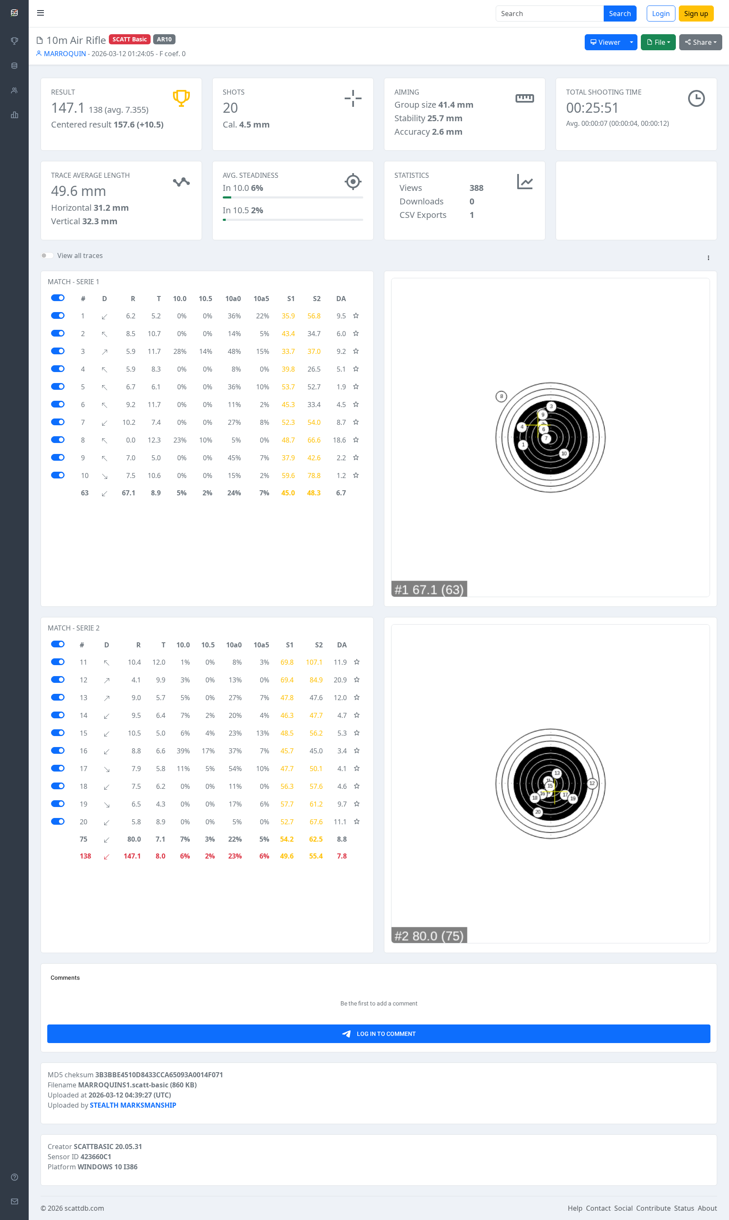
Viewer (609, 42)
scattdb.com (84, 1208)
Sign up (696, 13)
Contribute (653, 1208)
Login (661, 13)
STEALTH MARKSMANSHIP (133, 1105)
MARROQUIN (64, 53)
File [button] (659, 42)
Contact (598, 1208)
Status (684, 1208)
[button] (708, 258)
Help (575, 1208)
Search (620, 13)
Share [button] (701, 42)
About (707, 1208)
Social (623, 1208)
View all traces (80, 255)
